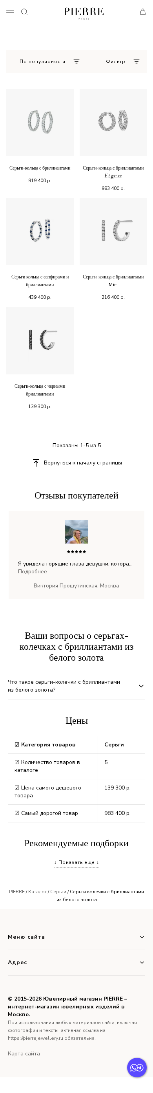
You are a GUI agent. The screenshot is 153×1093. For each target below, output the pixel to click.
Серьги (58, 892)
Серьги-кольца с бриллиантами (39, 168)
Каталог (37, 892)
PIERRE (17, 892)
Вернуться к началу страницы (83, 462)
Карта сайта (24, 1053)
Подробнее (32, 571)
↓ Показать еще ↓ (76, 862)
